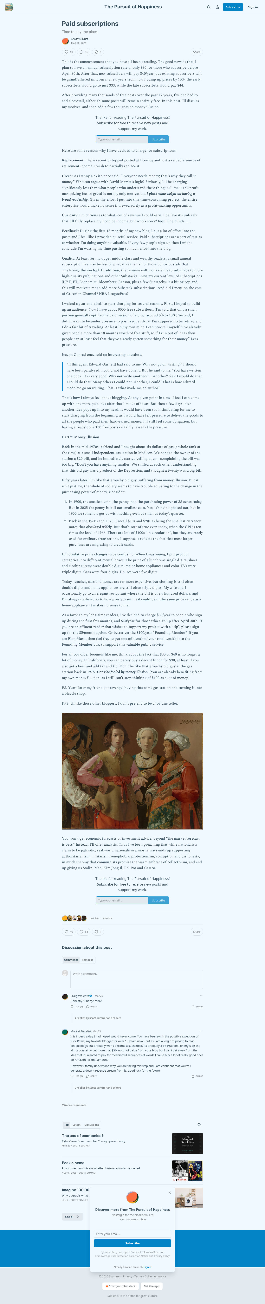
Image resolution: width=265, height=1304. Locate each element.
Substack (113, 1296)
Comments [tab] (71, 960)
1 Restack (106, 918)
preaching (152, 844)
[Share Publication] (217, 7)
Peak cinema (73, 1163)
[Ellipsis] (201, 995)
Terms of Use (151, 1252)
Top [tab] (66, 1124)
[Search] (209, 7)
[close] (170, 1193)
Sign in (253, 7)
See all (69, 1217)
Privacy (127, 1276)
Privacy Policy (162, 1256)
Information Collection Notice (131, 1256)
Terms (138, 1276)
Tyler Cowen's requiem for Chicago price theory (93, 1141)
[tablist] (78, 960)
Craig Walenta (79, 996)
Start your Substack (122, 1286)
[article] (132, 1144)
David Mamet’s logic (126, 182)
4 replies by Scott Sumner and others (98, 1018)
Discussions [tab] (91, 1124)
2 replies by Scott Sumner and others (98, 1087)
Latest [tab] (77, 1124)
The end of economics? (83, 1135)
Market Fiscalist (80, 1031)
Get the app (151, 1286)
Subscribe (233, 7)
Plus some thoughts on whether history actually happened (101, 1168)
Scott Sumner (79, 39)
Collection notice (155, 1276)
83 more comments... (75, 1105)
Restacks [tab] (87, 960)
